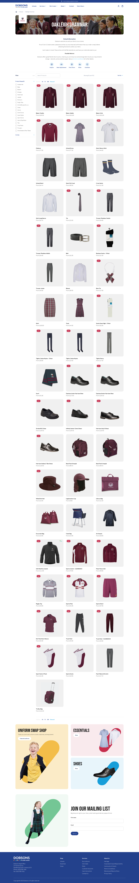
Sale (38, 85)
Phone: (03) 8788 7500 (20, 869)
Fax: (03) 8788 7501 (19, 871)
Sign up (75, 833)
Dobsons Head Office (20, 863)
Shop (76, 735)
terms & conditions (78, 59)
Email (72, 825)
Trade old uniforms (24, 738)
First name (73, 817)
